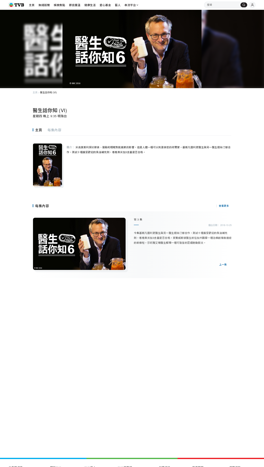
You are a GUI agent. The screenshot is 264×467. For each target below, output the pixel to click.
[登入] (252, 5)
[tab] (40, 129)
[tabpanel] (132, 162)
